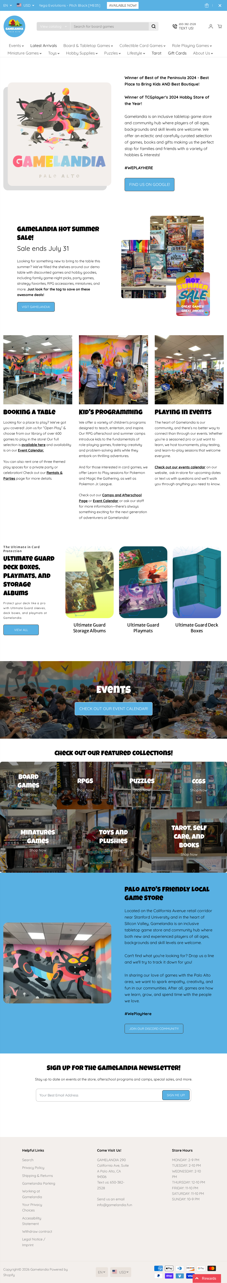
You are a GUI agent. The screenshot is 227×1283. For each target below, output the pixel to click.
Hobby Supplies (81, 53)
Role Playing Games (191, 45)
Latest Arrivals (43, 45)
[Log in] (211, 26)
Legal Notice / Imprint (33, 1242)
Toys (53, 53)
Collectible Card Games (141, 45)
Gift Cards (177, 53)
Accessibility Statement (31, 1221)
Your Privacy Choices (32, 1207)
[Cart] (220, 26)
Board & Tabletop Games (87, 45)
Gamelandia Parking (38, 1183)
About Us (202, 53)
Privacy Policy (33, 1167)
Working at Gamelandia (32, 1194)
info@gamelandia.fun (114, 1205)
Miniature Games (24, 53)
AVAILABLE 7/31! (151, 5)
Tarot (156, 53)
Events (15, 45)
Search (27, 1160)
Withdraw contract (37, 1231)
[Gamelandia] (14, 26)
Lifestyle (135, 53)
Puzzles (111, 53)
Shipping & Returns (37, 1175)
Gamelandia (39, 1269)
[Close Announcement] (220, 5)
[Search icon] (154, 26)
